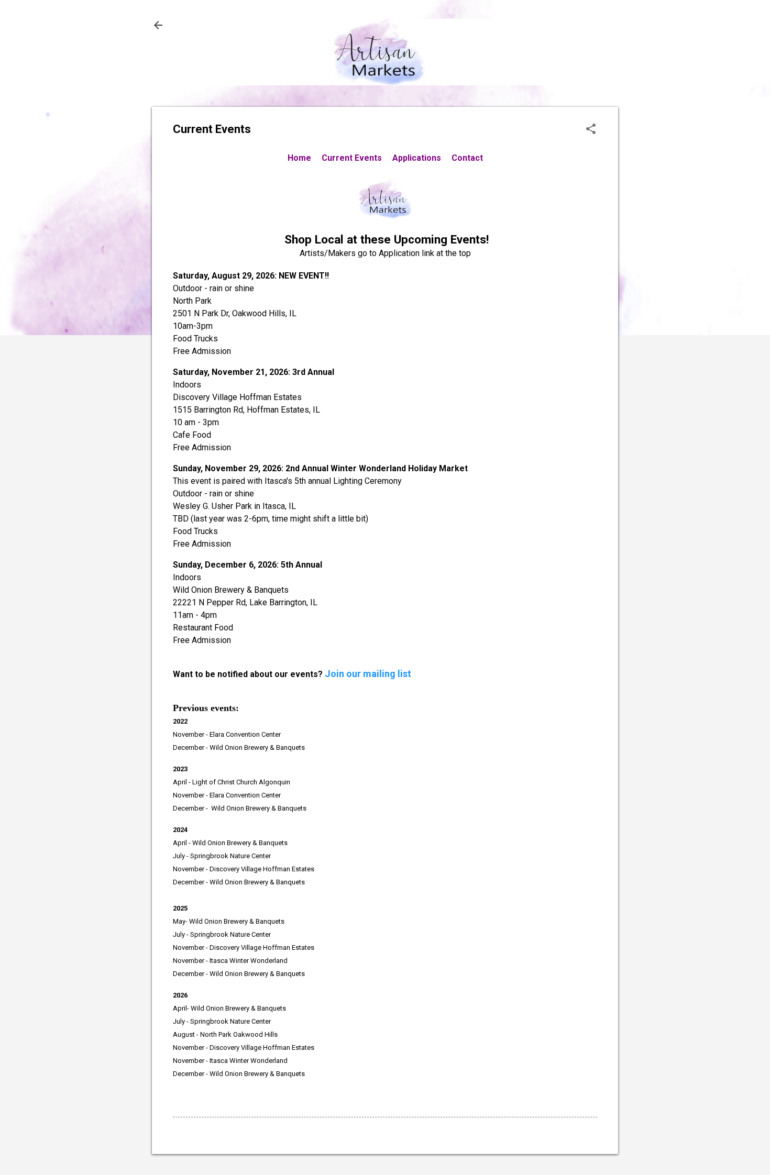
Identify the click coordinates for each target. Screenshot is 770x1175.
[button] (591, 130)
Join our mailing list (368, 673)
